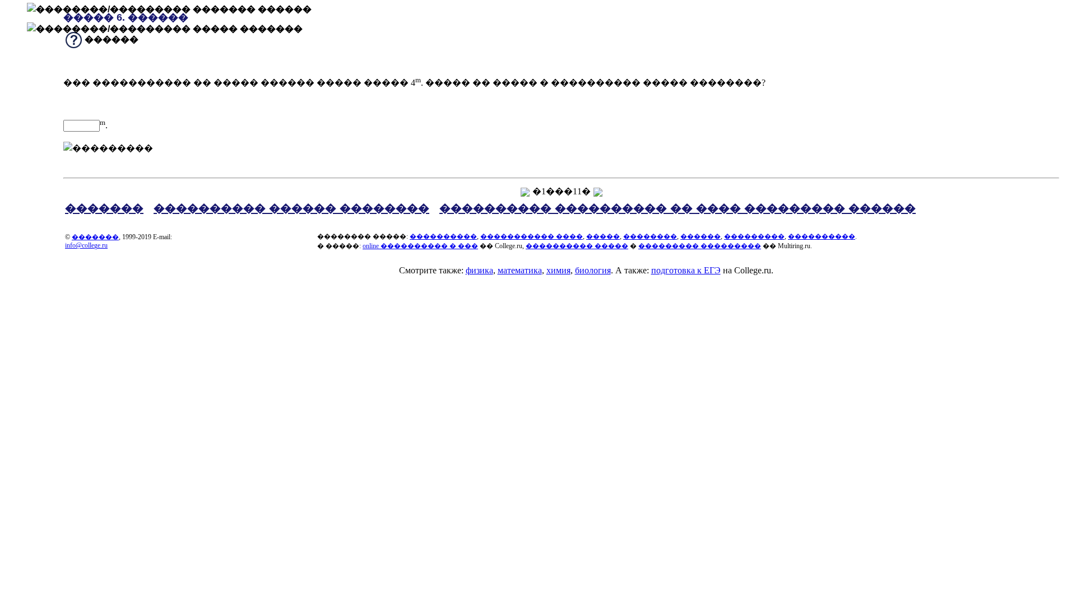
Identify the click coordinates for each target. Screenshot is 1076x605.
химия (558, 270)
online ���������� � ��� (420, 246)
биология (593, 270)
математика (520, 270)
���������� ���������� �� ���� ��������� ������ (677, 208)
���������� (443, 236)
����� (603, 236)
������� (104, 208)
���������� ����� (577, 246)
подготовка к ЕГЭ (686, 270)
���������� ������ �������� (291, 208)
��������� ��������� (699, 246)
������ (700, 236)
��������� (754, 236)
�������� (650, 236)
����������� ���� (531, 236)
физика (479, 270)
